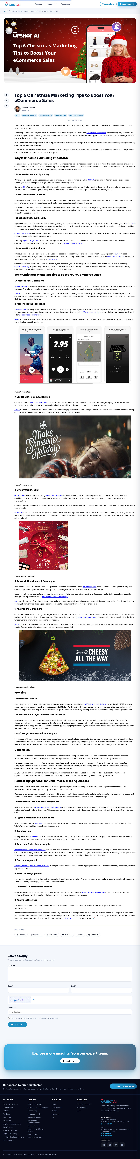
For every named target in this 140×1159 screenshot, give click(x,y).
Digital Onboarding (10, 1134)
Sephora (18, 512)
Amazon (18, 293)
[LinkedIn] (6, 95)
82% (116, 254)
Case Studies (57, 1107)
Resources (65, 4)
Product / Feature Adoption (13, 1137)
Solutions (51, 4)
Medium (80, 935)
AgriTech (6, 1114)
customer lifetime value (72, 243)
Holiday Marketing (46, 115)
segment (39, 823)
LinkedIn (22, 935)
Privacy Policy (82, 1107)
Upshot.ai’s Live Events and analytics (30, 850)
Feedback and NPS (35, 1138)
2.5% (41, 207)
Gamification (19, 495)
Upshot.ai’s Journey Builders (93, 892)
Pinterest (94, 935)
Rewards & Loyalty (34, 1114)
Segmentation (20, 286)
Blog (6, 11)
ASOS (16, 601)
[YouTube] (122, 1144)
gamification (35, 836)
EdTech (6, 1111)
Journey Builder (33, 1126)
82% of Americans (22, 233)
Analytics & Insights (35, 1104)
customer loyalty (21, 266)
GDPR (79, 1111)
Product (38, 4)
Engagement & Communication (34, 1121)
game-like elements (54, 495)
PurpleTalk (50, 1154)
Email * (73, 986)
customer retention (115, 256)
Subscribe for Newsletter (123, 1086)
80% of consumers (91, 312)
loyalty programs (30, 240)
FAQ (53, 1117)
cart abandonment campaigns (55, 596)
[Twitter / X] (109, 1144)
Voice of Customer (10, 1130)
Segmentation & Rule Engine (38, 1107)
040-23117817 (106, 1134)
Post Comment (17, 1024)
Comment (11, 965)
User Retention (8, 1140)
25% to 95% (52, 259)
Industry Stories (60, 115)
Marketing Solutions (76, 115)
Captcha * (12, 1008)
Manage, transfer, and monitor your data (31, 866)
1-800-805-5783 (107, 1124)
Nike (16, 319)
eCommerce (8, 1107)
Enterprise (7, 1121)
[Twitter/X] (6, 100)
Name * (10, 986)
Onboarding (32, 1111)
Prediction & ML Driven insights (36, 1130)
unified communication (37, 402)
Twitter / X (53, 935)
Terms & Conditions (84, 1104)
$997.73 (91, 180)
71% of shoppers (89, 587)
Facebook (37, 935)
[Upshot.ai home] (12, 4)
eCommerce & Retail (29, 115)
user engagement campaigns (48, 807)
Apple (17, 409)
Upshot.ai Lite (108, 4)
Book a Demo (125, 4)
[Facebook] (6, 106)
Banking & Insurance (10, 1104)
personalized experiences (30, 315)
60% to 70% (130, 223)
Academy (55, 1114)
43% (23, 187)
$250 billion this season (96, 132)
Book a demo (67, 918)
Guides (55, 1111)
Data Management (34, 1117)
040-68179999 (106, 1136)
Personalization (21, 309)
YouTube (68, 935)
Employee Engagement (12, 1124)
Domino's (18, 624)
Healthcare (7, 1117)
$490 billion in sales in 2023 (95, 704)
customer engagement (86, 617)
